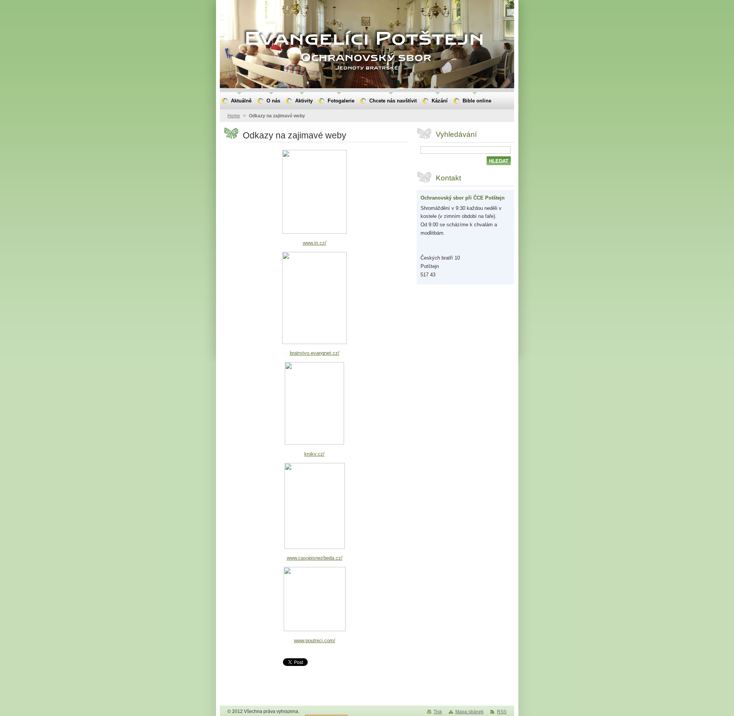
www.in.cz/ (314, 243)
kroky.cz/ (314, 454)
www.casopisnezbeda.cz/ (315, 558)
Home (233, 116)
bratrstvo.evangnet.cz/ (314, 353)
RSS (502, 712)
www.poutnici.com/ (314, 640)
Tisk (438, 712)
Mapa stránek (469, 712)
